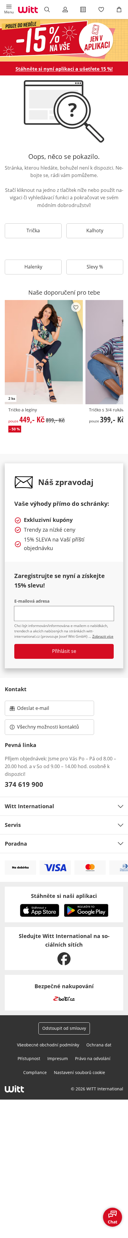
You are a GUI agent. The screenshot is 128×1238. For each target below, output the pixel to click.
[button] (9, 9)
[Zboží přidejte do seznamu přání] (76, 307)
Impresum (57, 1058)
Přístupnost (29, 1058)
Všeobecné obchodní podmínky (48, 1045)
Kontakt (15, 689)
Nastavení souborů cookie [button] (79, 1072)
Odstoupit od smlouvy (64, 1028)
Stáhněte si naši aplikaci (64, 895)
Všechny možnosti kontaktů (48, 727)
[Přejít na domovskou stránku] (28, 9)
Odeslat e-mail (40, 710)
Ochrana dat (98, 1045)
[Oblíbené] (101, 9)
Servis (13, 824)
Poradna (16, 843)
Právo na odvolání (92, 1058)
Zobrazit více (102, 636)
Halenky (33, 266)
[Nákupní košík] (119, 9)
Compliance (35, 1072)
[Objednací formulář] (83, 9)
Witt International (29, 806)
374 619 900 (24, 784)
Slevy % (95, 266)
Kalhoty (94, 230)
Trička (33, 230)
